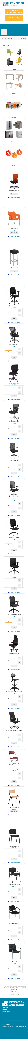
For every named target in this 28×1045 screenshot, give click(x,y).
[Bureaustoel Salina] (14, 566)
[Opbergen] (14, 129)
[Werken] (14, 81)
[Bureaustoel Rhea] (14, 411)
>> (16, 990)
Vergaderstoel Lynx (14, 962)
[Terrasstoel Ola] (14, 219)
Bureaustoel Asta (14, 306)
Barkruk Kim (14, 267)
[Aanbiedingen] (14, 154)
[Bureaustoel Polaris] (14, 489)
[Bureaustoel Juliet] (14, 373)
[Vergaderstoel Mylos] (14, 875)
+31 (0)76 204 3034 (8, 1019)
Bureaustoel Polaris (14, 498)
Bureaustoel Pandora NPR (14, 614)
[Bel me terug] (14, 18)
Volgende (24, 987)
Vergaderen (14, 117)
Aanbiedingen (14, 166)
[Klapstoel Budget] (14, 759)
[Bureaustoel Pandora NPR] (14, 604)
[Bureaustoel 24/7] (14, 643)
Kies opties (14, 193)
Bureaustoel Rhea (14, 421)
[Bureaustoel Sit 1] (14, 180)
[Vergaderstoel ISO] (14, 836)
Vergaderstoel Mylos (14, 884)
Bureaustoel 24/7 (14, 653)
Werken (14, 93)
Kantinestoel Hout (14, 807)
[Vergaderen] (14, 105)
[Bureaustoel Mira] (14, 334)
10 (19, 987)
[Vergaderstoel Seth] (14, 913)
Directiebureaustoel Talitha (14, 730)
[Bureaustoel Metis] (14, 527)
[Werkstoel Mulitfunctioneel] (14, 682)
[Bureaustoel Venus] (14, 450)
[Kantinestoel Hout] (14, 797)
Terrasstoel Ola (14, 228)
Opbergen (14, 141)
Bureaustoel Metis (14, 537)
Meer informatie (15, 197)
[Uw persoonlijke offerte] (14, 11)
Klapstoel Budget (14, 769)
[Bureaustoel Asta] (14, 296)
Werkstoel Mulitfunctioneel (14, 691)
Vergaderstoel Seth (14, 923)
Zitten (14, 69)
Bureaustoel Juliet (14, 383)
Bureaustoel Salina (14, 576)
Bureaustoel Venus (14, 460)
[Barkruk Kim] (14, 257)
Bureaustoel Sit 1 (14, 190)
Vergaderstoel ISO (14, 846)
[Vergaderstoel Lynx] (14, 952)
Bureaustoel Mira (14, 344)
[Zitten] (14, 57)
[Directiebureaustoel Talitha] (14, 720)
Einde (14, 989)
